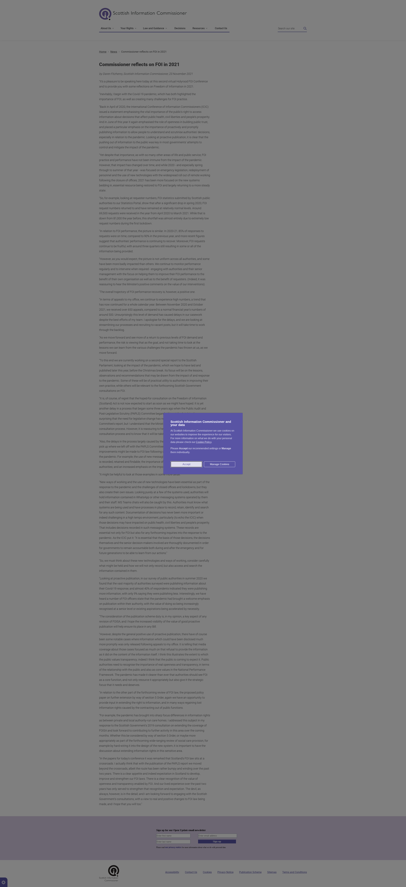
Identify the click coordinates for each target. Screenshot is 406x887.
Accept (186, 464)
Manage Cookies (219, 464)
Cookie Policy (203, 442)
